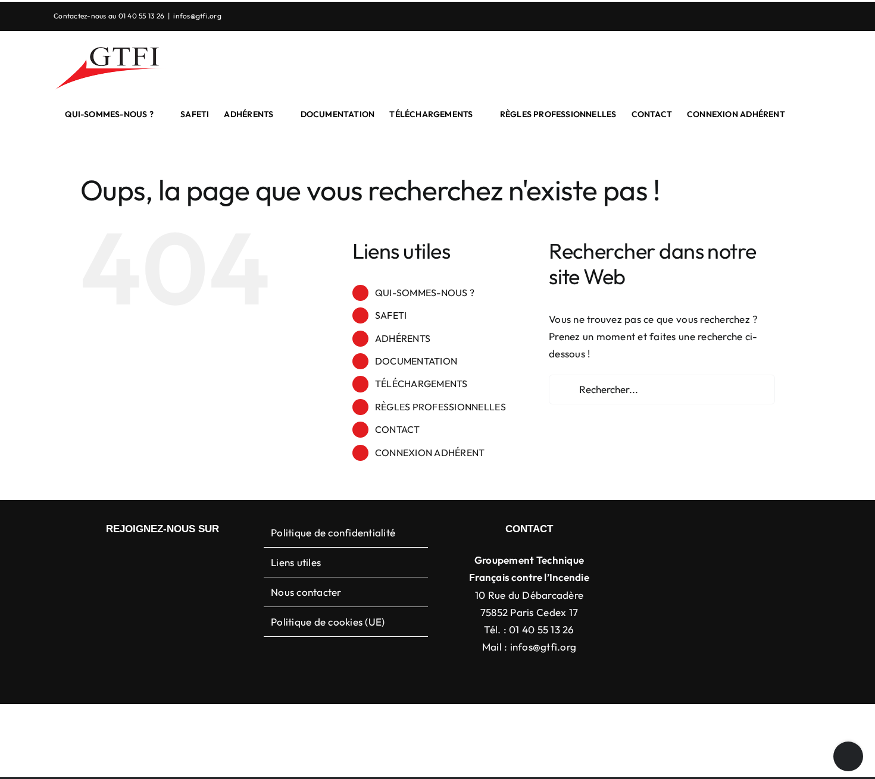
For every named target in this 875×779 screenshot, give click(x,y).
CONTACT (397, 429)
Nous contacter (306, 592)
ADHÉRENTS (402, 338)
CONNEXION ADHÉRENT (430, 452)
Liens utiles (296, 562)
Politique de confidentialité (333, 532)
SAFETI (391, 315)
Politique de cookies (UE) (328, 621)
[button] (803, 114)
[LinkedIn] (153, 560)
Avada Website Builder (371, 722)
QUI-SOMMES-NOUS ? (424, 293)
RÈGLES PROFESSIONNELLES (440, 407)
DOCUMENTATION (416, 361)
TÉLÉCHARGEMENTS (421, 384)
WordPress (627, 722)
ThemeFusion (450, 722)
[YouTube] (172, 560)
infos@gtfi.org (197, 15)
